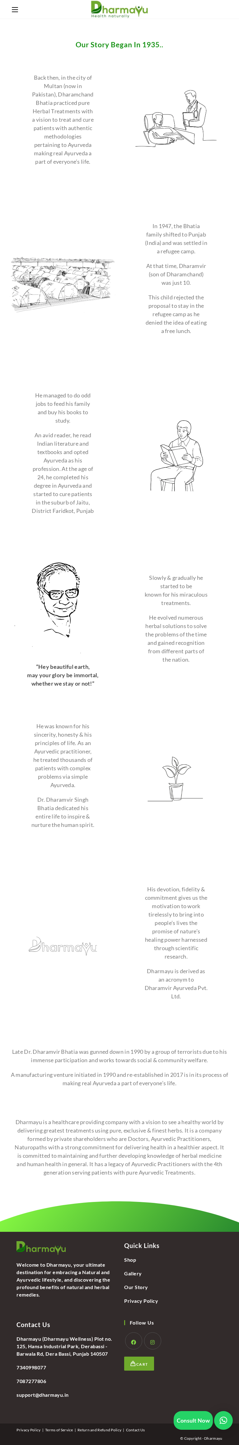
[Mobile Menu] (15, 9)
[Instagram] (152, 1340)
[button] (223, 1420)
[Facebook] (133, 1340)
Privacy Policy (141, 1301)
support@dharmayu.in (42, 1395)
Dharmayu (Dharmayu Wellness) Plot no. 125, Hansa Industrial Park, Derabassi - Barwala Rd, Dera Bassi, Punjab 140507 (64, 1346)
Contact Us (135, 1430)
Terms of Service (59, 1430)
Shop (130, 1260)
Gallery (133, 1273)
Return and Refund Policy (99, 1430)
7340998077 (31, 1367)
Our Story (136, 1287)
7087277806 (31, 1381)
